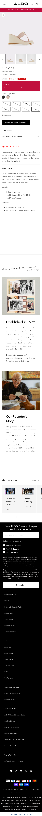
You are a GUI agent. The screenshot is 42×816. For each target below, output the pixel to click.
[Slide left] (2, 59)
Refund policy (24, 789)
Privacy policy (35, 789)
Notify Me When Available (15, 122)
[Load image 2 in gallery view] (21, 59)
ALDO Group (9, 666)
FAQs (6, 672)
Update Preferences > (12, 693)
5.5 (7, 109)
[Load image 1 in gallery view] (10, 59)
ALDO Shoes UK (13, 789)
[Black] (4, 98)
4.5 (27, 104)
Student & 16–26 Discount (14, 740)
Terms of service (16, 793)
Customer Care (10, 595)
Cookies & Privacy (11, 687)
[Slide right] (39, 59)
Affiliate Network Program (13, 761)
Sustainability (8, 659)
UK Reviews (8, 678)
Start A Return (9, 613)
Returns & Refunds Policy (13, 607)
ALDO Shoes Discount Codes (14, 715)
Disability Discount (10, 733)
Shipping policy (28, 793)
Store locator (9, 653)
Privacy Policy (9, 625)
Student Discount (10, 721)
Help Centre (8, 601)
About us (7, 647)
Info (6, 641)
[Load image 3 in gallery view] (31, 59)
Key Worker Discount (11, 727)
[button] (31, 3)
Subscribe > (21, 585)
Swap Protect (9, 619)
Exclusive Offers (10, 709)
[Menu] (4, 3)
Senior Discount (10, 746)
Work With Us (9, 755)
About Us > (36, 480)
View (9, 509)
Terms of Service (10, 632)
